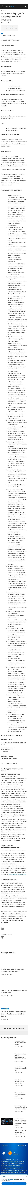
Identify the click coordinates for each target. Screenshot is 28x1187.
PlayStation (9, 6)
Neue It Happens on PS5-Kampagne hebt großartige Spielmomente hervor (12, 970)
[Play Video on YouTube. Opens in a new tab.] (9, 1123)
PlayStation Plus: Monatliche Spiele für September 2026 (19, 1081)
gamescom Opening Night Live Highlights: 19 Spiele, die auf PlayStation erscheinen (21, 1107)
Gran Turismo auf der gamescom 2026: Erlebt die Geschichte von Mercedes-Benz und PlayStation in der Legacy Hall (21, 1122)
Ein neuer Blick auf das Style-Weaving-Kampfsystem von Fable (21, 1068)
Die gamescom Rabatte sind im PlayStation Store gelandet (20, 1042)
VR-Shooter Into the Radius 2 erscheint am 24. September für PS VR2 (21, 1132)
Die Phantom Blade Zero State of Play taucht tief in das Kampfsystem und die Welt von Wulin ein (13, 1014)
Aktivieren (14, 1183)
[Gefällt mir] (11, 974)
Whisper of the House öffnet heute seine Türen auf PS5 (20, 1094)
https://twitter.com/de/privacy (17, 874)
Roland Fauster (10, 27)
